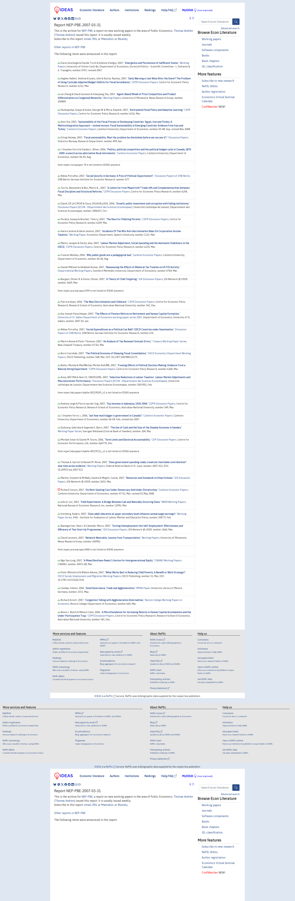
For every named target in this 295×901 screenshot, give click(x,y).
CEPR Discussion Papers (145, 82)
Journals (207, 44)
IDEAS (97, 696)
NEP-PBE (87, 30)
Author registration (213, 91)
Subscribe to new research (218, 80)
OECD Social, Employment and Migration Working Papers (89, 576)
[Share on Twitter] (62, 18)
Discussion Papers (178, 137)
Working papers (211, 39)
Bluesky (122, 38)
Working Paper (77, 234)
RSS (94, 38)
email (87, 38)
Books (205, 55)
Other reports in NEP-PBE (70, 47)
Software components (215, 50)
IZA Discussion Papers (151, 279)
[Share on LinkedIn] (72, 18)
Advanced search (230, 28)
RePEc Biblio (210, 86)
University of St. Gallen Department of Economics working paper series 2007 (100, 317)
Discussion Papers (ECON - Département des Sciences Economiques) (95, 207)
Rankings (150, 10)
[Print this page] (79, 18)
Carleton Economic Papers (81, 129)
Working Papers (112, 98)
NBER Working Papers (173, 502)
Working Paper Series (70, 431)
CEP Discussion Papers (164, 439)
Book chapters (210, 60)
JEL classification (212, 66)
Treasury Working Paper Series (169, 341)
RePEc (109, 696)
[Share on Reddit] (69, 18)
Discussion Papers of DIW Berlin (172, 176)
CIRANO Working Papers (167, 560)
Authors (114, 10)
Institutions (132, 10)
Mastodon (107, 38)
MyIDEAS (197, 10)
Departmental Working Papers (75, 270)
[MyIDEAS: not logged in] (191, 18)
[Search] (236, 21)
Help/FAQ (167, 10)
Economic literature (92, 10)
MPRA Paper (143, 588)
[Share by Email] (76, 18)
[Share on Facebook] (65, 18)
